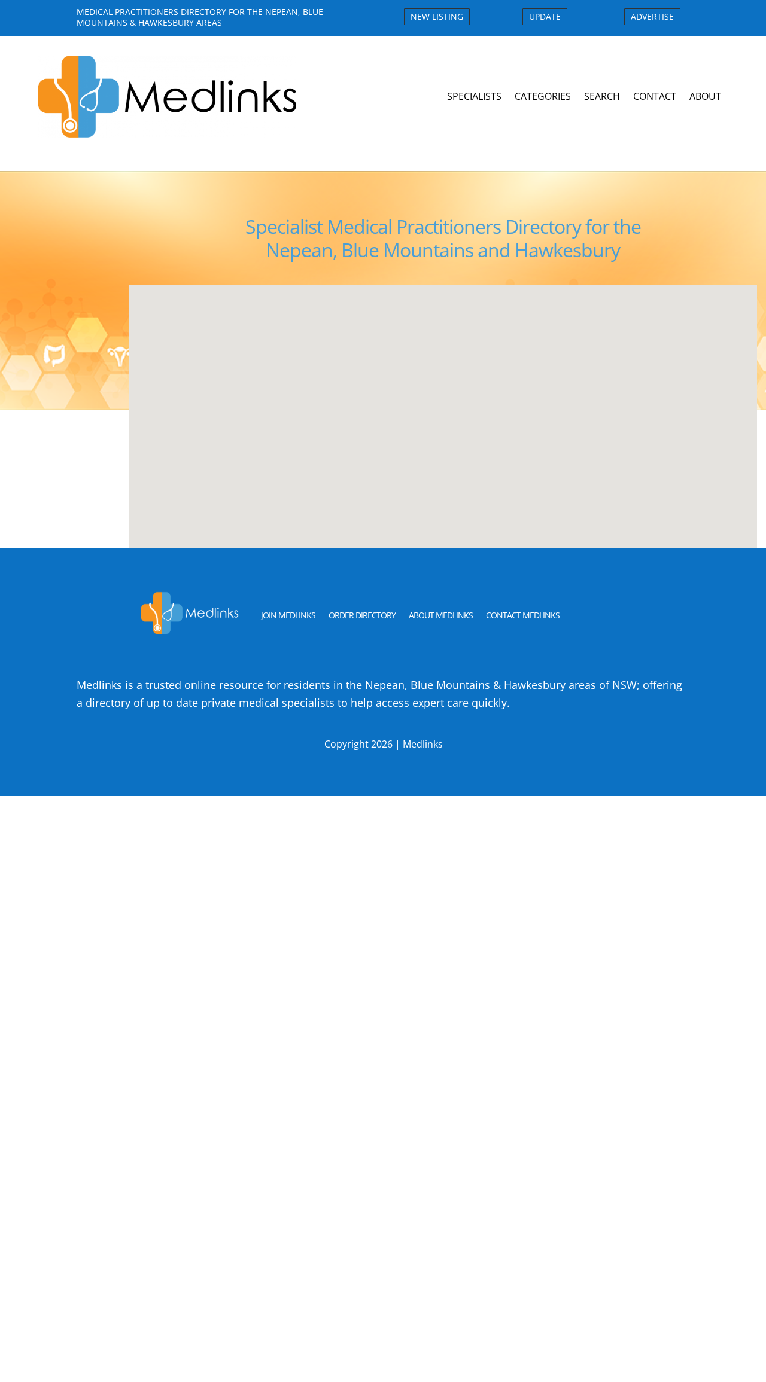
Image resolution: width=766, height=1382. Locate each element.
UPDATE (545, 16)
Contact (654, 96)
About (705, 96)
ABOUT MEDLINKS (441, 615)
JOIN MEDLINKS (288, 615)
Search (602, 96)
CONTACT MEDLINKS (523, 615)
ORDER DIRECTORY (362, 615)
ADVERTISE (652, 16)
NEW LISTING (437, 16)
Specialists (474, 96)
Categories (543, 96)
